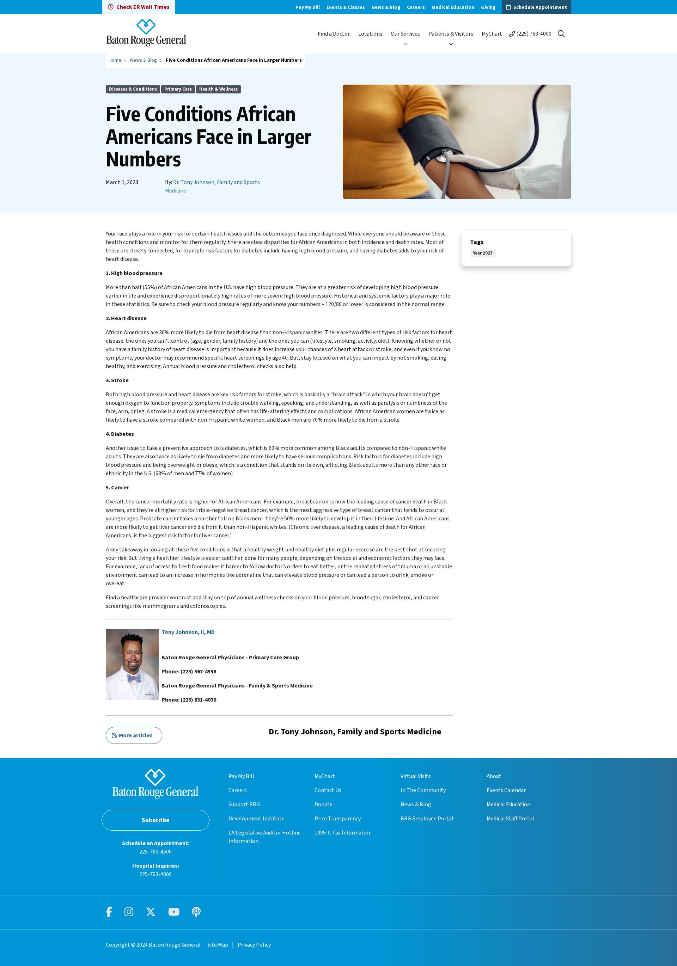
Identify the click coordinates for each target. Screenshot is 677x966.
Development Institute (256, 819)
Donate (324, 804)
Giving (488, 7)
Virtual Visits (416, 776)
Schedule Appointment (540, 7)
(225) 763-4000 (533, 34)
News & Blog (386, 7)
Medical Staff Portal (510, 819)
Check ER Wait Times (143, 7)
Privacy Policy (254, 945)
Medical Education (453, 7)
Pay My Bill (307, 7)
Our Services (405, 34)
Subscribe (156, 820)
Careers (416, 7)
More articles (135, 735)
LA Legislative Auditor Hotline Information (264, 837)
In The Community (423, 790)
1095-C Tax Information (343, 833)
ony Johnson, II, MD (190, 632)
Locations (370, 34)
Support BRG (244, 804)
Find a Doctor (334, 34)
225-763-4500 (155, 852)
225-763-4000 (155, 874)
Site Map (217, 945)
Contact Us (328, 790)
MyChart (492, 34)
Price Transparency (338, 819)
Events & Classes (346, 7)
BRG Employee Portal (427, 819)
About (494, 776)
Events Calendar (506, 790)
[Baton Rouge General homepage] (146, 33)
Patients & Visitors (450, 34)
